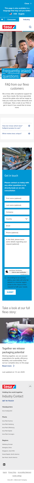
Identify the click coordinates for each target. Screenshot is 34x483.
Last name (13, 205)
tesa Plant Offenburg (8, 427)
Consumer (11, 19)
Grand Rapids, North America (10, 454)
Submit (10, 292)
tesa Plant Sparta (7, 431)
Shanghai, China (7, 447)
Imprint (5, 472)
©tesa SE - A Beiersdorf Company (17, 480)
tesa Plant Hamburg (8, 424)
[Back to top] (30, 386)
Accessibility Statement (24, 472)
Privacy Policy (12, 472)
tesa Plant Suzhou (7, 421)
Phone (12, 233)
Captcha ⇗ (25, 274)
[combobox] (15, 220)
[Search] (30, 27)
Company (9, 212)
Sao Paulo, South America (9, 457)
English (21, 14)
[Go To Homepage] (2, 19)
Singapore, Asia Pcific (8, 451)
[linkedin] (4, 465)
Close (27, 3)
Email (8, 226)
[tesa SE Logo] (9, 27)
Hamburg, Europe (7, 444)
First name (13, 198)
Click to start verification (19, 272)
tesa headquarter (7, 411)
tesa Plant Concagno (8, 434)
